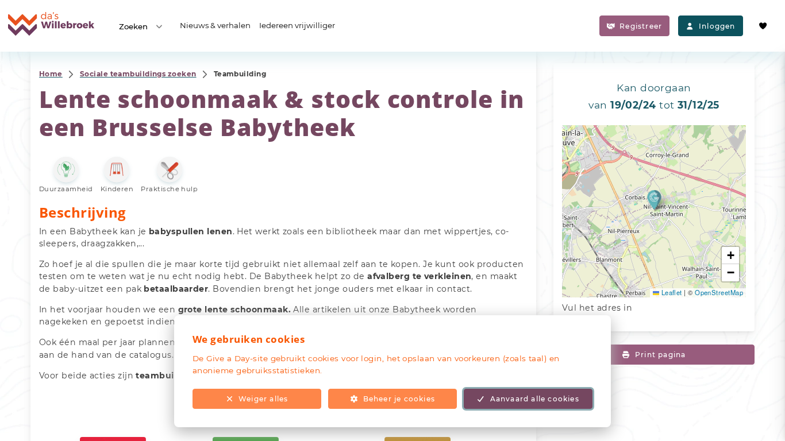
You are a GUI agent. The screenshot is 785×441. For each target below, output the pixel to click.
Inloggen (717, 26)
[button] (654, 199)
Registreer (640, 26)
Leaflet (670, 292)
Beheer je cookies (399, 398)
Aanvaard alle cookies (534, 398)
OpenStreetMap (719, 292)
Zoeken (133, 26)
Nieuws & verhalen (215, 25)
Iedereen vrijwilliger (297, 25)
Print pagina (660, 354)
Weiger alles (263, 398)
